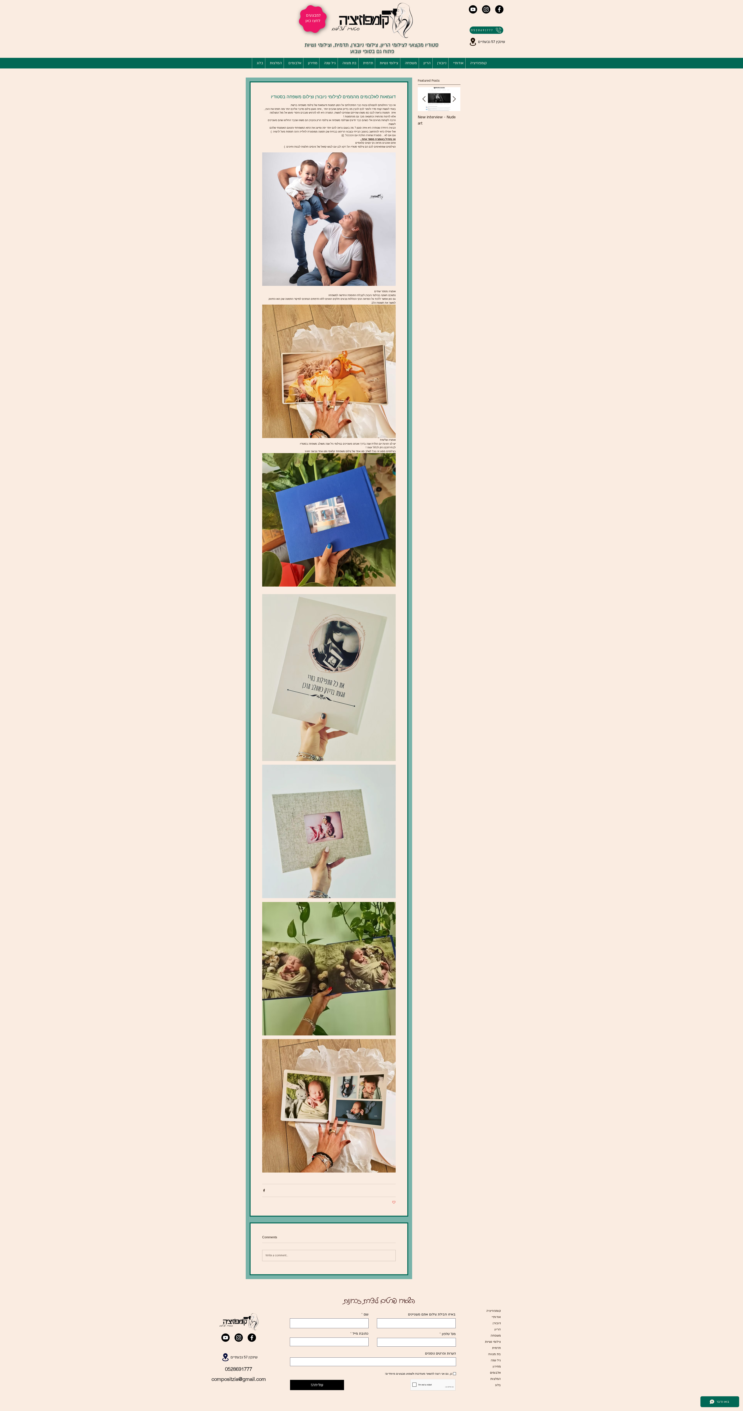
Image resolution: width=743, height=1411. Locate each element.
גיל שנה (496, 1360)
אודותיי (496, 1317)
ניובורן (497, 1323)
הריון (497, 1329)
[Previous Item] (424, 99)
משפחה (495, 1335)
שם (365, 1314)
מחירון (497, 1366)
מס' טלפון (449, 1334)
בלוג (498, 1385)
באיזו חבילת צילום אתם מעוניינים (431, 1314)
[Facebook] (499, 9)
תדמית (496, 1348)
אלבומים (495, 1373)
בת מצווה (494, 1354)
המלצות (495, 1379)
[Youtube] (473, 9)
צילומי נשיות (493, 1342)
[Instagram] (486, 9)
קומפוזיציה (493, 1311)
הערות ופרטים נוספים (440, 1353)
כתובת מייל (360, 1334)
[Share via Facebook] (264, 1190)
